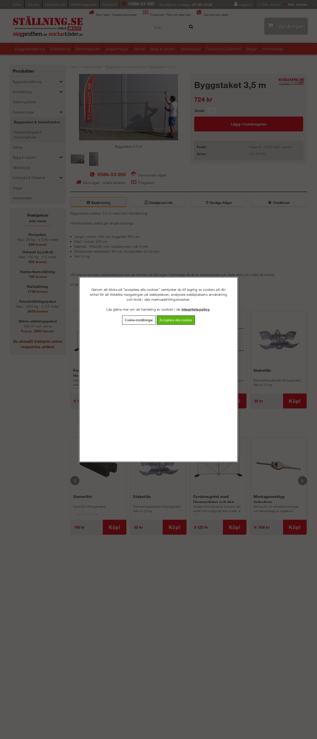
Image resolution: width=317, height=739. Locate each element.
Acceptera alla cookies (175, 320)
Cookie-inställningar (139, 320)
